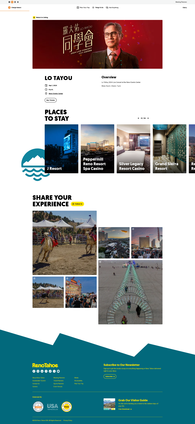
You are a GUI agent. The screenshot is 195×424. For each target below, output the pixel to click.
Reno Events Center (56, 94)
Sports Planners (59, 383)
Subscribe (109, 376)
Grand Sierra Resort (166, 166)
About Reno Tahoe (38, 378)
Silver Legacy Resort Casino (132, 166)
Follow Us (78, 204)
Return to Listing (42, 17)
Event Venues (58, 386)
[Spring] (9, 2)
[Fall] (15, 2)
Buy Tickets (51, 100)
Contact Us (36, 383)
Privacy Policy (67, 420)
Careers (35, 386)
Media (76, 378)
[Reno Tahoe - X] (54, 371)
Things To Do (99, 7)
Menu (185, 8)
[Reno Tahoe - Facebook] (33, 371)
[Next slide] (148, 118)
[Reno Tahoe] (61, 365)
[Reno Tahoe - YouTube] (58, 371)
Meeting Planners (181, 2)
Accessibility (78, 380)
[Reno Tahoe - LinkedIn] (42, 371)
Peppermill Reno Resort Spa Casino (94, 163)
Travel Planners (58, 380)
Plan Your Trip (78, 383)
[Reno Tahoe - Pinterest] (46, 371)
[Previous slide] (138, 118)
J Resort (54, 168)
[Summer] (12, 2)
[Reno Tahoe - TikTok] (50, 371)
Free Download (124, 409)
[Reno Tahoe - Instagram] (38, 371)
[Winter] (18, 2)
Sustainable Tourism (39, 380)
